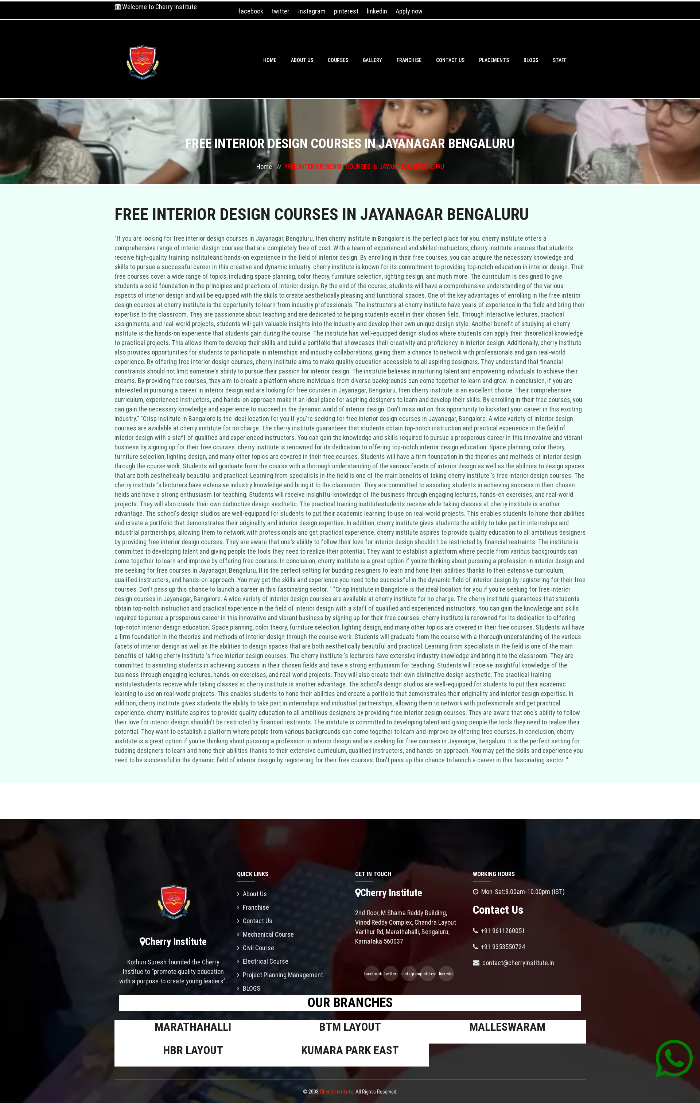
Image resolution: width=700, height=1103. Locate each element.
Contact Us (450, 60)
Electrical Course (265, 961)
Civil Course (258, 948)
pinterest (346, 11)
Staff (560, 60)
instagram (312, 11)
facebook (250, 11)
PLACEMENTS (494, 60)
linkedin (377, 11)
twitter (280, 11)
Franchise (409, 60)
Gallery (372, 60)
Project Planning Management (283, 975)
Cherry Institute (336, 1091)
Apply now (409, 11)
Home (269, 60)
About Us (302, 60)
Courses (338, 60)
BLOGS (531, 60)
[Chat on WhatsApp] (674, 1058)
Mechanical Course (268, 934)
